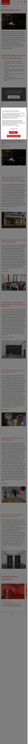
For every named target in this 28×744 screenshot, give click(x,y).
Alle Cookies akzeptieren (13, 136)
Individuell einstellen (14, 128)
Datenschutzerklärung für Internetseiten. (12, 125)
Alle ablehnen (13, 132)
